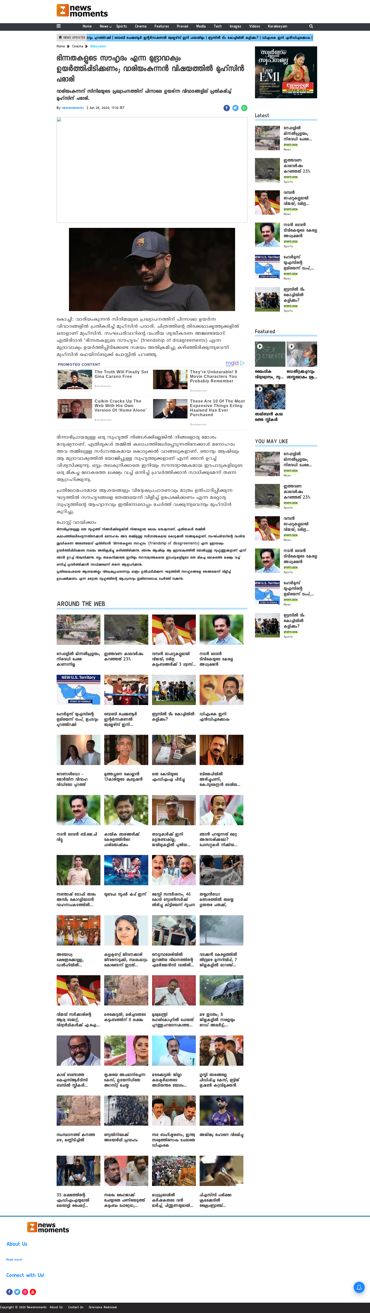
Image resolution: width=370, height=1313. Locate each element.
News (104, 27)
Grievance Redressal (103, 1307)
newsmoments (73, 108)
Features (162, 27)
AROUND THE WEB (81, 605)
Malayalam (98, 47)
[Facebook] (9, 1292)
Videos (254, 27)
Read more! (14, 1260)
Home (87, 27)
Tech (218, 27)
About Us (16, 1245)
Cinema (140, 27)
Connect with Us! (25, 1276)
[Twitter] (17, 1292)
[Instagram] (25, 1292)
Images (235, 27)
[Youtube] (33, 1292)
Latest (262, 116)
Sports (121, 27)
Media (201, 27)
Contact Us (75, 1307)
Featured (265, 332)
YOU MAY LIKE (271, 442)
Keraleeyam (277, 27)
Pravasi (182, 27)
